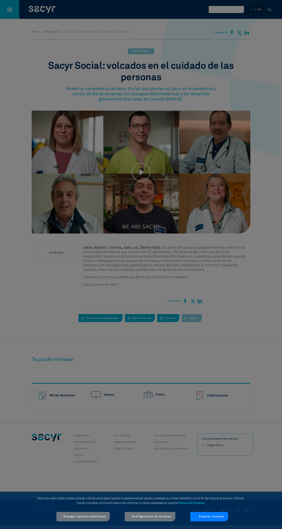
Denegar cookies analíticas (84, 516)
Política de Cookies (191, 503)
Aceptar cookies (211, 516)
